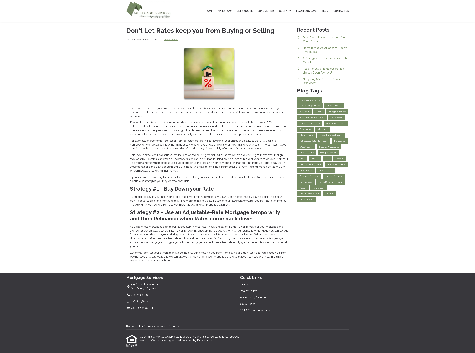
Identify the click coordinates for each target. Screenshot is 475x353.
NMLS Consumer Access (255, 310)
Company (285, 10)
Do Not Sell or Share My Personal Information (153, 326)
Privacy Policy (248, 290)
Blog (325, 10)
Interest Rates (171, 39)
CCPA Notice (247, 303)
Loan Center (266, 10)
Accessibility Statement (254, 297)
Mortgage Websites (152, 340)
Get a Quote (245, 10)
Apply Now (225, 10)
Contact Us (341, 10)
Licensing (246, 284)
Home (209, 10)
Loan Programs (306, 10)
